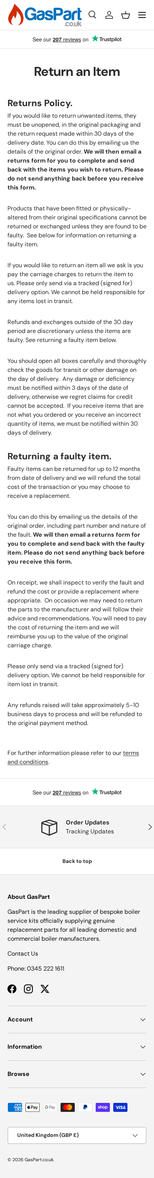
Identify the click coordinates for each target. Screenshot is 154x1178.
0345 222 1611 (45, 968)
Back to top (77, 861)
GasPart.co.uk (39, 1160)
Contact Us (22, 953)
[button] (125, 15)
